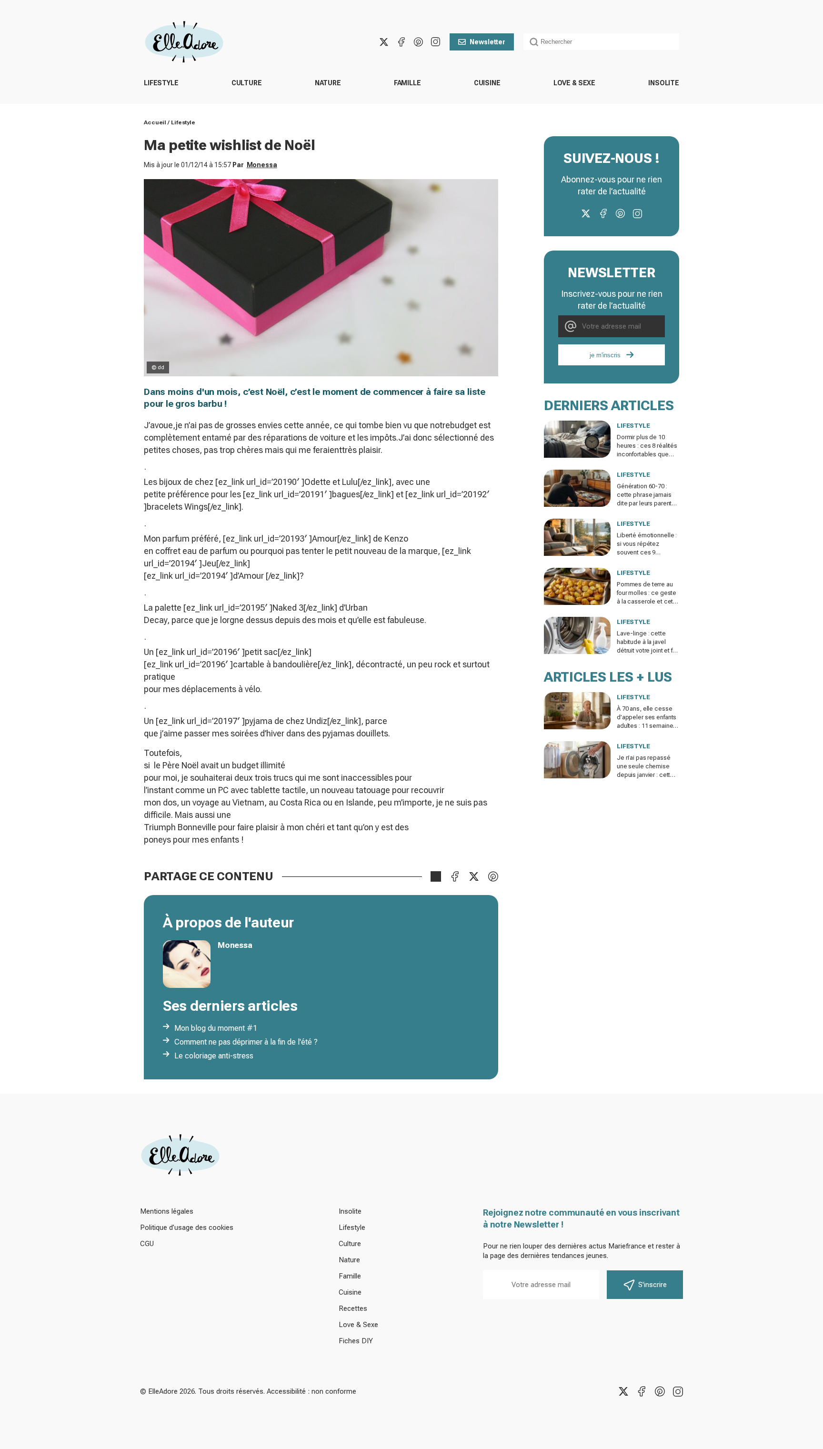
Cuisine (487, 83)
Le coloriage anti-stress (213, 1055)
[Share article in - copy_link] (436, 876)
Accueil (155, 122)
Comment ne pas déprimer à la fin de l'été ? (246, 1041)
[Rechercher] (534, 42)
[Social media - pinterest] (418, 42)
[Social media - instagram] (435, 42)
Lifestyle (161, 83)
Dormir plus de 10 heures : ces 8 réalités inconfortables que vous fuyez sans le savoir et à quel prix (647, 454)
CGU (147, 1243)
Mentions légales (166, 1211)
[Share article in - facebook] (455, 876)
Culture (246, 83)
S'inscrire (652, 1284)
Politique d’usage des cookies (186, 1227)
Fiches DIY (356, 1341)
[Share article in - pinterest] (493, 876)
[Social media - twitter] (384, 42)
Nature (328, 83)
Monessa (262, 165)
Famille (407, 83)
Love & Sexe (574, 83)
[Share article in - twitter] (474, 876)
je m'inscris (605, 355)
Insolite (663, 83)
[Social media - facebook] (401, 42)
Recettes (353, 1308)
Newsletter (487, 42)
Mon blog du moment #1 (215, 1028)
